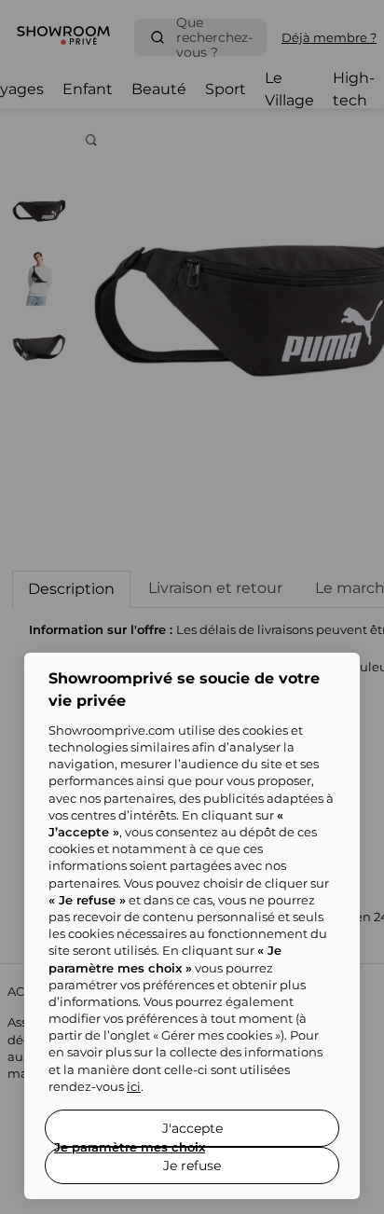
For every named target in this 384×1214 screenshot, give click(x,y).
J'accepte (192, 1128)
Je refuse (192, 1165)
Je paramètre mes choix (129, 1146)
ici (134, 1086)
